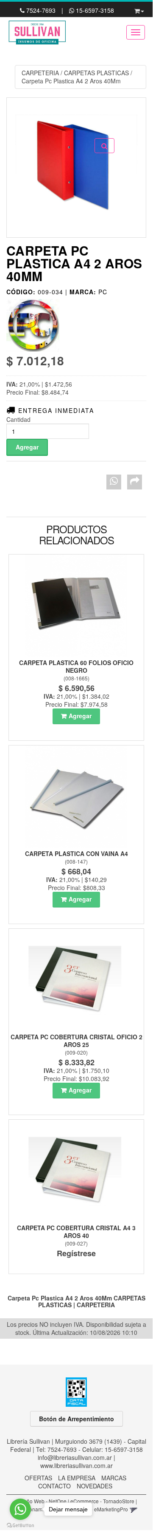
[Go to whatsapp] (20, 1509)
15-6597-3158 (94, 10)
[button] (139, 9)
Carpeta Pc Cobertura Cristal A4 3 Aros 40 (76, 1231)
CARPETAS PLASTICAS (96, 72)
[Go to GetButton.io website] (20, 1525)
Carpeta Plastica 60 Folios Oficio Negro (76, 666)
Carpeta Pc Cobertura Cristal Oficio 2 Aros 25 (76, 1041)
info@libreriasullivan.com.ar (75, 1457)
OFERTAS (38, 1478)
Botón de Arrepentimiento (76, 1418)
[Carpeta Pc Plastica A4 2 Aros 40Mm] (76, 167)
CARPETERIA (40, 72)
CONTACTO (54, 1486)
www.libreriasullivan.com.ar (76, 1465)
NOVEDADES (94, 1486)
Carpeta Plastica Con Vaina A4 (76, 853)
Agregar (80, 715)
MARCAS (113, 1478)
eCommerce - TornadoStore (102, 1501)
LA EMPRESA (76, 1478)
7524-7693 (41, 10)
